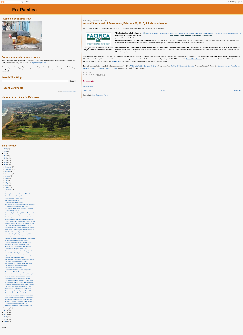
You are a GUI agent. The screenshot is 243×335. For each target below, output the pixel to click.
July (6, 178)
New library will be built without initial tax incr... (18, 289)
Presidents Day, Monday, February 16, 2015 (17, 244)
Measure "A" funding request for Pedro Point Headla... (20, 238)
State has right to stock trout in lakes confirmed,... (18, 217)
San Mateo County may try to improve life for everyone (20, 204)
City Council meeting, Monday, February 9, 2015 (18, 286)
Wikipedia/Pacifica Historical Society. (143, 66)
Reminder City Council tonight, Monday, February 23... (20, 213)
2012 (5, 314)
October (8, 171)
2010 (5, 319)
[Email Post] (103, 75)
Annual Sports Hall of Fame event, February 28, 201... (20, 223)
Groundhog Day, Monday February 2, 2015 (16, 303)
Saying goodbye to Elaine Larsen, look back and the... (19, 282)
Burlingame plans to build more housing (16, 261)
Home (162, 90)
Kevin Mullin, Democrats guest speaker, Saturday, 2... (20, 229)
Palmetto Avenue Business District (14, 198)
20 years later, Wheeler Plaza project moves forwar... (20, 272)
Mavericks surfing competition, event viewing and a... (19, 297)
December (8, 167)
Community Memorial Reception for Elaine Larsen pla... (20, 293)
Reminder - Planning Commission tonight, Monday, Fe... (20, 301)
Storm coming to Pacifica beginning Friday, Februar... (19, 291)
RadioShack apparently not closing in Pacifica (17, 278)
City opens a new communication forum (16, 265)
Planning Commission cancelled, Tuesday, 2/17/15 (18, 242)
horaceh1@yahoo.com (194, 59)
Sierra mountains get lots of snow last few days (18, 192)
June (6, 180)
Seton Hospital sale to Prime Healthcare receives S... (19, 219)
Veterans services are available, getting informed (18, 299)
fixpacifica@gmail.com (39, 62)
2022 (5, 149)
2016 (5, 162)
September (8, 174)
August (7, 176)
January (7, 308)
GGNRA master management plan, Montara (17, 206)
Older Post (237, 90)
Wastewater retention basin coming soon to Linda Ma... (20, 284)
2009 (5, 321)
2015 (5, 165)
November (8, 169)
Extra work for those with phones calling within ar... (19, 215)
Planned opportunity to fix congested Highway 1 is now (20, 221)
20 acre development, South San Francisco (16, 240)
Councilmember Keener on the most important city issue (20, 251)
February (8, 189)
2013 (5, 312)
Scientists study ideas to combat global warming (18, 246)
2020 (5, 153)
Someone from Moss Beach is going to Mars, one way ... (20, 227)
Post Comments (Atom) (100, 95)
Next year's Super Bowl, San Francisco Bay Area (18, 305)
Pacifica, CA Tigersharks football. (182, 66)
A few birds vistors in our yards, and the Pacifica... (19, 295)
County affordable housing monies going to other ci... (19, 270)
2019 (5, 156)
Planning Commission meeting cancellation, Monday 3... (20, 194)
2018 (5, 158)
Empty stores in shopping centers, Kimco (16, 248)
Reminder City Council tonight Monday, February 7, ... (20, 274)
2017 (5, 160)
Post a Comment (88, 86)
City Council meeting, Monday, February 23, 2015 (18, 225)
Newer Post (87, 90)
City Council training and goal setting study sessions (19, 232)
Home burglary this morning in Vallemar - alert (18, 236)
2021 (5, 151)
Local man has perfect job (12, 210)
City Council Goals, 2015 (12, 200)
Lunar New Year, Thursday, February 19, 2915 (18, 234)
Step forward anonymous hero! (13, 267)
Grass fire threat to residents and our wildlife (17, 276)
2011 (5, 317)
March (7, 187)
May (6, 183)
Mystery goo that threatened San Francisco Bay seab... (20, 255)
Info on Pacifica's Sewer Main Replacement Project (19, 280)
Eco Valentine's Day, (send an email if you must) (18, 263)
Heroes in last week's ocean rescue (14, 257)
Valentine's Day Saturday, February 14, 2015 (17, 253)
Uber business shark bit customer (14, 202)
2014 (5, 310)
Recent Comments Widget (69, 91)
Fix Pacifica (24, 9)
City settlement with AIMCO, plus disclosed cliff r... (19, 259)
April (7, 185)
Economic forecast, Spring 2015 (13, 196)
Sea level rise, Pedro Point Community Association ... (19, 208)
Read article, (116, 61)
